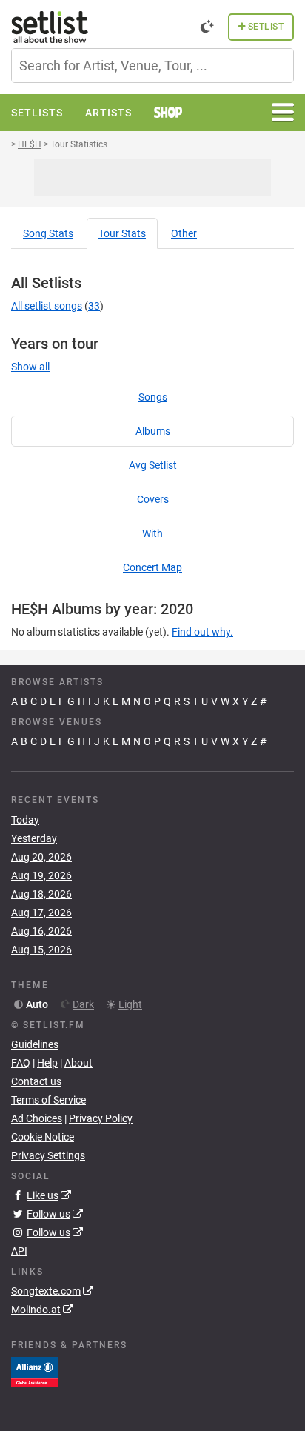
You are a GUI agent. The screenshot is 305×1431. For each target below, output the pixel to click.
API (19, 1251)
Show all (30, 367)
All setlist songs (46, 306)
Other (184, 233)
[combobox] (152, 65)
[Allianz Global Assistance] (34, 1371)
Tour (122, 233)
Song (48, 233)
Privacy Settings (48, 1155)
